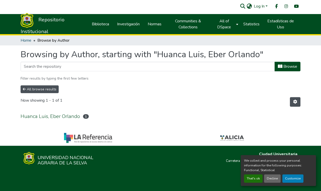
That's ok (253, 178)
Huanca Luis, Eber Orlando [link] (50, 116)
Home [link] (26, 40)
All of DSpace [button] (224, 24)
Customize (293, 178)
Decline (272, 178)
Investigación (128, 24)
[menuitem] (276, 6)
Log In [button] (260, 6)
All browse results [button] (41, 89)
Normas (155, 24)
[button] (242, 6)
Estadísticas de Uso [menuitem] (280, 24)
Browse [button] (289, 66)
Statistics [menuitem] (251, 24)
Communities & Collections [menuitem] (188, 24)
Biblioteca (100, 24)
